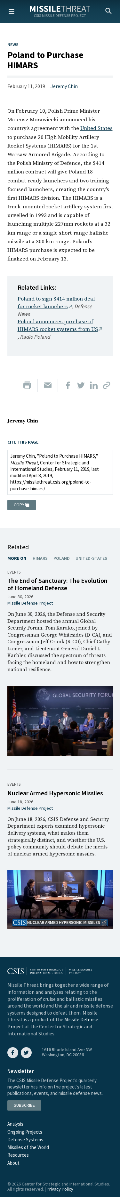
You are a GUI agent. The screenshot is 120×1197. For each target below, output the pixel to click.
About (13, 1163)
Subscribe (24, 1105)
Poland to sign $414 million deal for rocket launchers (56, 302)
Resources (18, 1155)
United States (96, 128)
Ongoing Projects (24, 1132)
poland (61, 558)
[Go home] (60, 11)
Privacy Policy (60, 1189)
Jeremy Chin (64, 86)
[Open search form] (108, 11)
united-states (91, 558)
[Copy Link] (106, 385)
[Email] (47, 385)
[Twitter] (81, 385)
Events (13, 572)
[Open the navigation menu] (11, 11)
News (13, 44)
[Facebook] (68, 385)
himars (40, 558)
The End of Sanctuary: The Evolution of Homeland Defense (57, 584)
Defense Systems (25, 1140)
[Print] (27, 385)
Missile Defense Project (30, 603)
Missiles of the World (28, 1147)
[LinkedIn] (93, 385)
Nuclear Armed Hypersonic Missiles (55, 793)
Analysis (15, 1124)
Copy (19, 505)
